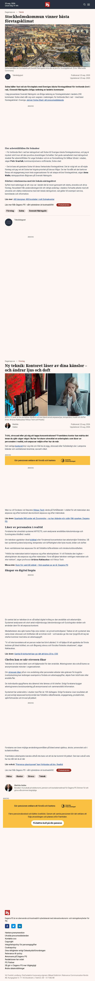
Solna (21, 211)
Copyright (9, 941)
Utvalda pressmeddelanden (17, 936)
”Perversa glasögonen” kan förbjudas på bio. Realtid (39, 764)
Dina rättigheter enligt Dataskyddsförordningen (25, 950)
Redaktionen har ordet (14, 959)
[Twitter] (13, 926)
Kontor (20, 776)
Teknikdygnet (20, 220)
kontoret (19, 446)
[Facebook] (7, 926)
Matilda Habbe (20, 785)
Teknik (21, 12)
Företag (10, 211)
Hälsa (9, 776)
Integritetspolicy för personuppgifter (21, 944)
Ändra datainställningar (14, 968)
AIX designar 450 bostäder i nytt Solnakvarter (34, 199)
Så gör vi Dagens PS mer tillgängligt (20, 965)
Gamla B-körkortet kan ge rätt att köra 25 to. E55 (36, 654)
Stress (31, 776)
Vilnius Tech (38, 510)
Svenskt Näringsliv (38, 211)
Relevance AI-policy (13, 953)
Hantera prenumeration (14, 933)
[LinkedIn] (20, 926)
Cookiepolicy (10, 947)
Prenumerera (63, 205)
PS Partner (9, 962)
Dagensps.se (10, 12)
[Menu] (88, 4)
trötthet (33, 540)
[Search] (84, 4)
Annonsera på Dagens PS (16, 956)
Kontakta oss (10, 938)
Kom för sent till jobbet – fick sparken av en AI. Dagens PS (42, 565)
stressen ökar (14, 672)
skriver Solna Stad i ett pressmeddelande (45, 100)
